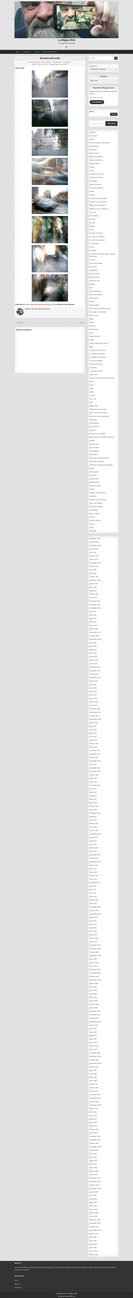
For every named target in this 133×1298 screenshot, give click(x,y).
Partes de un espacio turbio (99, 458)
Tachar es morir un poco (98, 500)
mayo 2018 (93, 733)
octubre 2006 (94, 1060)
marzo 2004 (94, 1168)
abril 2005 (93, 1122)
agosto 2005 (94, 1108)
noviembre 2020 (95, 632)
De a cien (93, 212)
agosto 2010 (94, 917)
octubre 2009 (94, 952)
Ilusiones (93, 326)
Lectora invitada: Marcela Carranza (102, 378)
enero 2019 (93, 705)
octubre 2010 (94, 910)
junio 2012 (93, 869)
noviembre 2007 (95, 1015)
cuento (92, 191)
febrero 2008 (94, 1004)
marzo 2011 (93, 896)
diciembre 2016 (95, 768)
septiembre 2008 (95, 980)
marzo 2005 (93, 1126)
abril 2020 (93, 653)
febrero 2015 (94, 806)
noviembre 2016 (95, 771)
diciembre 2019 (95, 667)
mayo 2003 (93, 1202)
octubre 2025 (94, 542)
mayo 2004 (93, 1161)
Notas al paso (94, 444)
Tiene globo (94, 510)
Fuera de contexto (96, 295)
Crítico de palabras (96, 188)
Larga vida (93, 374)
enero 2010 (93, 942)
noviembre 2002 (95, 1223)
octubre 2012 (94, 858)
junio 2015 (93, 792)
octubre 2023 (94, 566)
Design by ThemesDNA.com (66, 1296)
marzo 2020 (93, 657)
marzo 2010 (93, 935)
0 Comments (67, 62)
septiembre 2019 (95, 677)
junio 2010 (93, 924)
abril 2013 (93, 844)
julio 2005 (93, 1112)
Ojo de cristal (94, 447)
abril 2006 (93, 1081)
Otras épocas (94, 451)
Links (91, 388)
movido (92, 440)
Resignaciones (94, 482)
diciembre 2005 (95, 1095)
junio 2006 (93, 1074)
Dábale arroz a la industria (99, 209)
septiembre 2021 (95, 608)
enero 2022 (93, 597)
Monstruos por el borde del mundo (101, 437)
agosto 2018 (94, 723)
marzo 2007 (93, 1042)
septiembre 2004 (95, 1147)
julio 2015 (93, 789)
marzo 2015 (93, 803)
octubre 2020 (94, 636)
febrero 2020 (94, 660)
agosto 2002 (94, 1234)
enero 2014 (93, 827)
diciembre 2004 (95, 1136)
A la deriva (93, 136)
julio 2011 (93, 886)
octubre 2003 (94, 1185)
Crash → (82, 323)
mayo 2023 (93, 573)
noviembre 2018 (95, 712)
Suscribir (111, 123)
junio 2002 (93, 1241)
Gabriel (92, 301)
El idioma (93, 250)
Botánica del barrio (96, 160)
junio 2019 (93, 688)
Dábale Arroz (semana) (97, 205)
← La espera (18, 323)
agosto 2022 (94, 584)
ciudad (92, 167)
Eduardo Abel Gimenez (49, 52)
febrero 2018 (94, 744)
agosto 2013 (94, 837)
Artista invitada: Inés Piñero (100, 143)
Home (17, 52)
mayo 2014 (93, 816)
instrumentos (94, 329)
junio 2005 (93, 1115)
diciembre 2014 (95, 813)
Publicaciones (94, 479)
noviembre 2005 (95, 1098)
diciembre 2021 (95, 601)
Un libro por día (95, 520)
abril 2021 (93, 622)
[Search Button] (66, 47)
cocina (92, 170)
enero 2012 (93, 879)
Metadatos (93, 420)
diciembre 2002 (95, 1220)
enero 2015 (93, 810)
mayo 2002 (93, 1244)
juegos (92, 340)
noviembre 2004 (95, 1140)
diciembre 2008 (95, 969)
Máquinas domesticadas (98, 409)
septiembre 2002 (95, 1230)
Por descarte (94, 472)
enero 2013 (93, 851)
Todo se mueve (42, 64)
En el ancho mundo (96, 263)
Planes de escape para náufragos (101, 465)
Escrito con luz (95, 274)
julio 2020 (93, 643)
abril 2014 (93, 820)
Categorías (93, 66)
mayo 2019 (93, 691)
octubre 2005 (94, 1102)
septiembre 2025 (95, 545)
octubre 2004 (94, 1143)
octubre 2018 (94, 716)
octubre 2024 (94, 556)
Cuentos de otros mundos (98, 202)
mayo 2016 (93, 778)
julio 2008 (93, 987)
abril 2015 (93, 799)
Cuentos (92, 195)
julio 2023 (93, 570)
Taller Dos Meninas (96, 503)
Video (92, 527)
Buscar (92, 111)
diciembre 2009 (95, 945)
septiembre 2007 (95, 1022)
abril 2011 (93, 893)
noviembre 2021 (95, 604)
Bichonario (93, 150)
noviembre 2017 (95, 754)
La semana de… (27, 52)
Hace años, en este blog (98, 312)
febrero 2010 (94, 938)
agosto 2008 (94, 983)
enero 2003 (93, 1216)
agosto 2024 (94, 559)
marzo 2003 (93, 1209)
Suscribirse (97, 102)
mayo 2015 (93, 796)
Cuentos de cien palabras (98, 198)
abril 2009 (93, 959)
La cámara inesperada (97, 354)
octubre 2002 (94, 1227)
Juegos (37, 52)
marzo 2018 (93, 740)
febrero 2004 (94, 1171)
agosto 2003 (94, 1192)
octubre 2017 (94, 757)
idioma (92, 322)
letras (92, 381)
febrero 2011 (94, 900)
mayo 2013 (93, 841)
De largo (92, 219)
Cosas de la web (95, 184)
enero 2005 (93, 1133)
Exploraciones (94, 277)
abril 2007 (93, 1039)
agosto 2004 (94, 1150)
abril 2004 (93, 1164)
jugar (91, 347)
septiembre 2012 (95, 862)
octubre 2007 (94, 1018)
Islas (91, 333)
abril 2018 (93, 737)
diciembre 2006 (95, 1053)
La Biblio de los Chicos (97, 350)
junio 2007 (93, 1032)
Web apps (93, 531)
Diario (92, 230)
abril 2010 (93, 931)
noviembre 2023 (95, 563)
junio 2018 (93, 730)
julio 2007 (93, 1028)
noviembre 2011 (95, 883)
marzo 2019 (93, 698)
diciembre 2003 (95, 1178)
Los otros (93, 399)
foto (91, 288)
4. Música (93, 132)
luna (91, 402)
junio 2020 (93, 646)
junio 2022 (93, 587)
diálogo (92, 226)
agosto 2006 (94, 1067)
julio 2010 (93, 921)
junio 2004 (93, 1157)
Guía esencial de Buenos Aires (100, 308)
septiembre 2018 (95, 719)
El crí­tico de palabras (97, 237)
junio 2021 (93, 615)
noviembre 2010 (95, 907)
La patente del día (96, 371)
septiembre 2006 (95, 1063)
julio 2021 (93, 611)
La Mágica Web (66, 40)
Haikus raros (94, 315)
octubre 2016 (94, 775)
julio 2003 (93, 1195)
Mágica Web (59, 64)
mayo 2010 (93, 928)
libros (92, 385)
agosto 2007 (94, 1025)
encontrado (93, 270)
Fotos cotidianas (95, 291)
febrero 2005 (94, 1129)
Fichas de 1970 (95, 281)
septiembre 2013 (95, 834)
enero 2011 (93, 903)
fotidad (92, 284)
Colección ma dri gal (97, 174)
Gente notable (94, 305)
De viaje (92, 223)
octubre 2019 (94, 674)
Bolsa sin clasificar (96, 157)
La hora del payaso (96, 361)
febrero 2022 (94, 594)
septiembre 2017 (95, 761)
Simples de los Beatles (97, 493)
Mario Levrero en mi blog (98, 413)
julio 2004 (93, 1154)
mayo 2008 (93, 994)
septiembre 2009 (95, 956)
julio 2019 (93, 684)
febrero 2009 (94, 963)
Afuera (92, 139)
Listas (92, 392)
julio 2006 (93, 1070)
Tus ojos (92, 517)
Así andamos (94, 146)
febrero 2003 (94, 1213)
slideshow (93, 496)
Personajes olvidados (97, 461)
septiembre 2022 (95, 580)
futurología (94, 298)
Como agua (93, 181)
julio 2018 (93, 726)
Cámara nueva (94, 163)
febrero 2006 (94, 1088)
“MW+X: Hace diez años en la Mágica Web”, (40, 304)
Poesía (92, 468)
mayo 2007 (93, 1035)
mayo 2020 (93, 650)
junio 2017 (93, 764)
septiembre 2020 (95, 639)
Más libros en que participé (99, 416)
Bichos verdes (94, 153)
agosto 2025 (94, 549)
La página (93, 367)
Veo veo (92, 524)
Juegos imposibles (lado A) (99, 343)
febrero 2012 (94, 876)
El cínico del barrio (96, 233)
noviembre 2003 (95, 1181)
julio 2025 (93, 552)
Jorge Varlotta (95, 336)
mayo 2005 (93, 1119)
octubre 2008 (94, 976)
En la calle (93, 267)
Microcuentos (94, 427)
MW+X (66, 64)
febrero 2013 (94, 848)
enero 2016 (93, 782)
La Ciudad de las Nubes (98, 357)
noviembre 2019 (95, 671)
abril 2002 (93, 1247)
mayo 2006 (93, 1077)
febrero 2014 (94, 823)
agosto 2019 (94, 681)
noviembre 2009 (95, 949)
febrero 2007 (94, 1046)
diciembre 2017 (95, 750)
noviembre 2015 (95, 785)
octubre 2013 (94, 830)
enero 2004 (93, 1175)
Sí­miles (92, 489)
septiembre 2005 (95, 1105)
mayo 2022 (93, 591)
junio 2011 (93, 889)
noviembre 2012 (95, 855)
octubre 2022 (94, 577)
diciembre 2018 (95, 709)
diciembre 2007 (95, 1011)
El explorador (94, 243)
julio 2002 (93, 1237)
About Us (17, 1284)
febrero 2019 (94, 702)
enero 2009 (93, 966)
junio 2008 (93, 990)
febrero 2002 (94, 1254)
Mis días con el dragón (97, 434)
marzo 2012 (93, 872)
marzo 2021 (93, 625)
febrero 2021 (94, 629)
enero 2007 (93, 1049)
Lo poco (92, 395)
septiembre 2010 (95, 914)
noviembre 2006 (95, 1056)
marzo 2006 (93, 1084)
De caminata (94, 216)
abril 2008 (93, 997)
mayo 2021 (93, 618)
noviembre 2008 (95, 973)
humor (92, 319)
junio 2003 (93, 1199)
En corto (92, 260)
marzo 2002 (93, 1251)
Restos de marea (95, 486)
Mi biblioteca (94, 423)
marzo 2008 (93, 1001)
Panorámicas (94, 454)
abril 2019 (93, 695)
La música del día (96, 364)
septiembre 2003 (95, 1188)
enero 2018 (93, 747)
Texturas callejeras (96, 507)
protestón (93, 475)
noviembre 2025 (95, 538)
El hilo (92, 247)
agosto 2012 (94, 865)
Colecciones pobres (96, 177)
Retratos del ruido (50, 58)
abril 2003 (93, 1206)
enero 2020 (93, 664)
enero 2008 (93, 1008)
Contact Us (18, 1287)
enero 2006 (93, 1091)
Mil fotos (93, 430)
